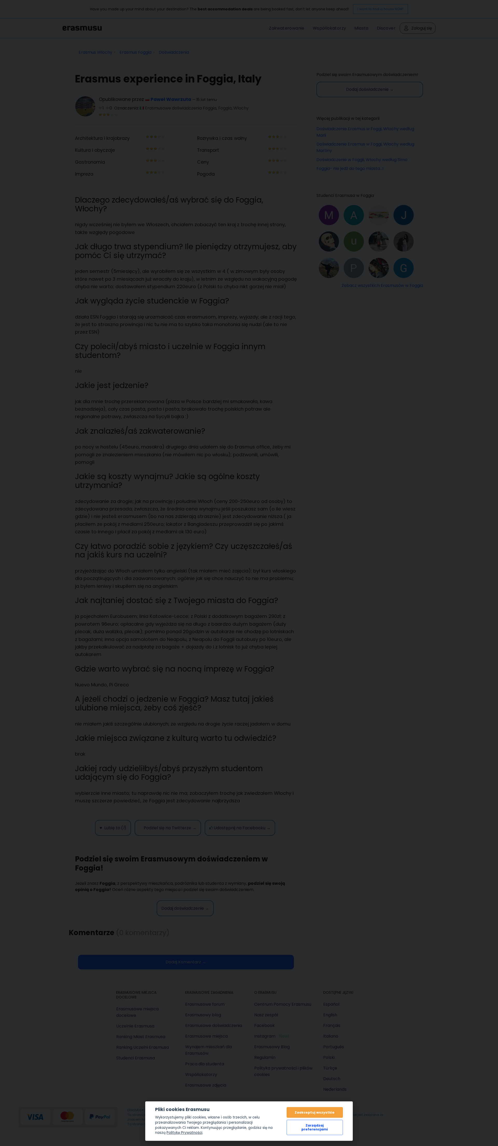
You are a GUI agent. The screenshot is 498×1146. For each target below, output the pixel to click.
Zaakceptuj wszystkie (315, 1112)
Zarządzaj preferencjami (314, 1127)
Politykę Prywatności (184, 1132)
